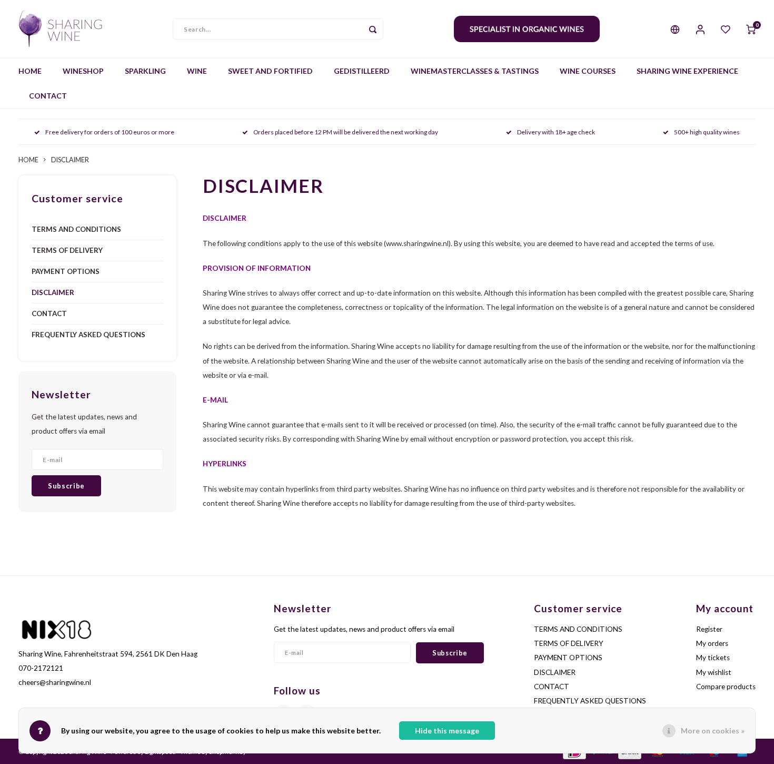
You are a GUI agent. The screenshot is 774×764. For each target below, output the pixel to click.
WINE (197, 70)
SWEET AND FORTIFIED (270, 70)
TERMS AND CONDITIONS (76, 229)
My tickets (713, 657)
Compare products (726, 686)
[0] (751, 29)
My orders (712, 643)
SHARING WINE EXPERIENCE (687, 70)
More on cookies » (713, 730)
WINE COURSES (588, 70)
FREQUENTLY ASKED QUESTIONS (88, 334)
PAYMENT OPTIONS (66, 271)
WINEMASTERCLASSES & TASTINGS (475, 70)
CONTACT (48, 95)
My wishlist (713, 672)
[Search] (372, 29)
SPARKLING (145, 70)
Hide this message (447, 730)
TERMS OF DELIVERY (67, 250)
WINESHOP (83, 70)
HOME (30, 70)
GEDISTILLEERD (362, 70)
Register (709, 629)
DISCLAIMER (70, 160)
